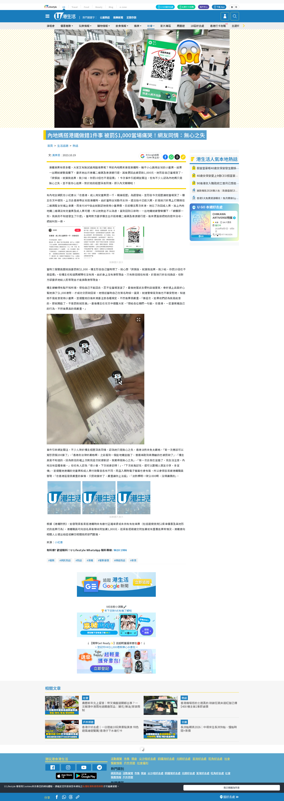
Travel (75, 7)
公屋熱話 (105, 17)
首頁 (50, 146)
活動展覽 (116, 759)
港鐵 (90, 560)
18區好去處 (197, 26)
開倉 (134, 759)
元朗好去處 (183, 759)
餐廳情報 (116, 763)
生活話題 (62, 146)
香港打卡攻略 (218, 26)
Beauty (98, 7)
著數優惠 (104, 560)
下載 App (220, 6)
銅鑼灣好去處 (166, 759)
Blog (111, 7)
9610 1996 (120, 550)
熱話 (75, 146)
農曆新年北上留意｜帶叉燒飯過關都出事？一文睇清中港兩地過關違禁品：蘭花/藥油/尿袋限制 (111, 706)
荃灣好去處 (199, 759)
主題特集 (237, 26)
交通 (184, 722)
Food (86, 7)
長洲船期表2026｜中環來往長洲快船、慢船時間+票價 (209, 729)
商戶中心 (204, 6)
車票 (133, 560)
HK (63, 7)
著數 (52, 560)
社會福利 (142, 763)
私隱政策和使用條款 (93, 786)
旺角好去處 (215, 759)
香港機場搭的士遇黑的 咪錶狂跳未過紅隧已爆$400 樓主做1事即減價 (209, 704)
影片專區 (165, 26)
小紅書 (59, 542)
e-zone (123, 7)
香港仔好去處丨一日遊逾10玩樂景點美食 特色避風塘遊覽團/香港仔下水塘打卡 (110, 729)
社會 (85, 698)
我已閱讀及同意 (232, 787)
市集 (127, 759)
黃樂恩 (56, 155)
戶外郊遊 (88, 722)
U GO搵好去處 (166, 6)
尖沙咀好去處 (147, 759)
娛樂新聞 (118, 17)
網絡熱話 (120, 560)
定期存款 (131, 17)
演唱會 (51, 26)
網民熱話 (66, 560)
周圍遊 (181, 26)
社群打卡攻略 (188, 6)
